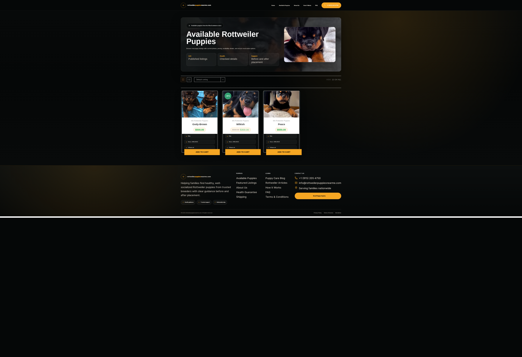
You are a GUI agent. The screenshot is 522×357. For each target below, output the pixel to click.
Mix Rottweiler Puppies (199, 121)
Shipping (241, 196)
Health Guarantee (246, 192)
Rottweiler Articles (276, 182)
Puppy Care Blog (275, 178)
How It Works (307, 5)
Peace (281, 124)
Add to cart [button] (202, 152)
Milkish (240, 124)
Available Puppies (284, 5)
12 (333, 80)
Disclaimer (338, 212)
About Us (296, 5)
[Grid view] (183, 79)
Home (273, 5)
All (339, 80)
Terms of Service (328, 212)
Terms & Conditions (277, 196)
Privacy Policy (318, 212)
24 (336, 80)
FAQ (316, 5)
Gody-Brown (199, 124)
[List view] (189, 79)
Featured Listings (246, 182)
